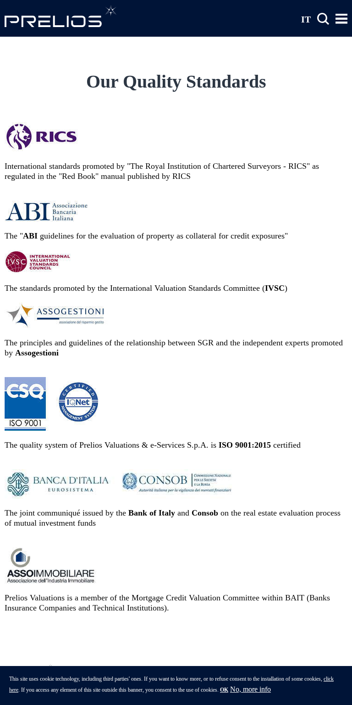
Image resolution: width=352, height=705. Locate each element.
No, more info (250, 689)
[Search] (323, 19)
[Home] (61, 16)
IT (306, 19)
